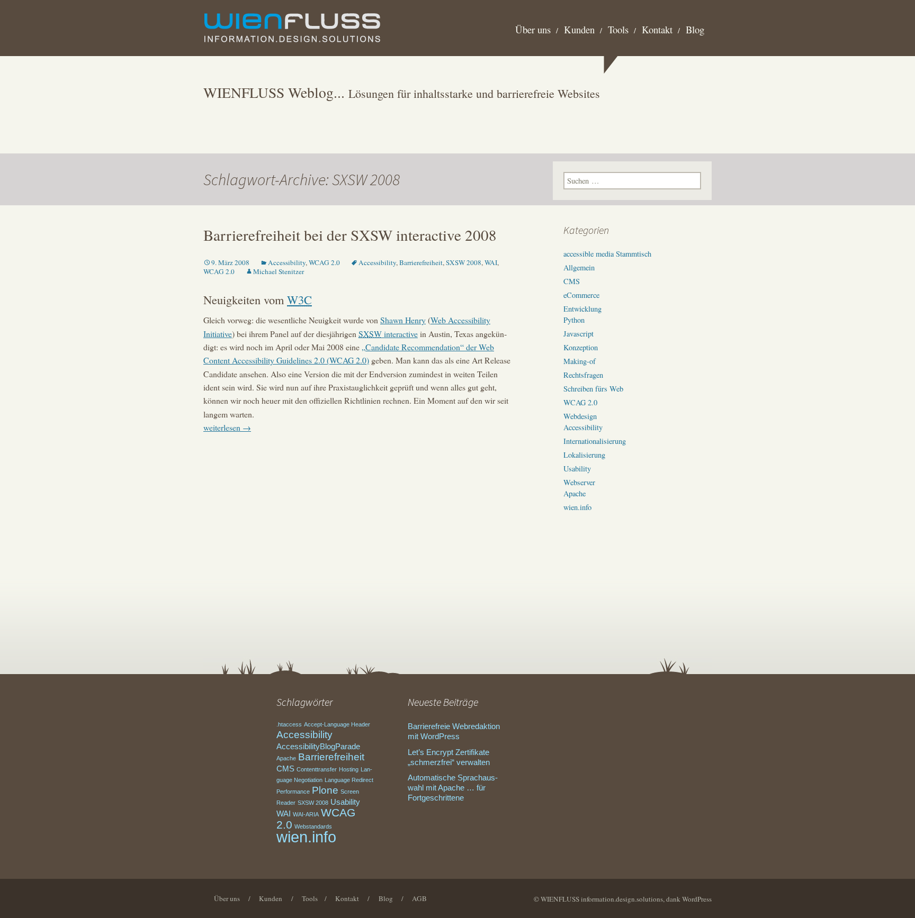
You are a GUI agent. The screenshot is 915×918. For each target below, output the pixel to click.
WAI (491, 262)
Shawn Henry (403, 319)
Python (574, 320)
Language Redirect (349, 780)
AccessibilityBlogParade (318, 746)
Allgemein (579, 267)
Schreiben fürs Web (593, 389)
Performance (293, 791)
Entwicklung (582, 309)
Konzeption (580, 347)
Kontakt (657, 29)
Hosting (348, 769)
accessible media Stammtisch (607, 254)
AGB (419, 898)
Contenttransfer (317, 769)
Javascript (578, 334)
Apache (574, 493)
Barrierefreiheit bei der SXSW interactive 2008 (350, 234)
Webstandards (313, 826)
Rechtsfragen (583, 375)
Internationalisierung (594, 441)
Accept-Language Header (337, 724)
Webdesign (580, 416)
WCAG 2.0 (324, 262)
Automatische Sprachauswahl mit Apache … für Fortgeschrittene (453, 788)
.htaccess (289, 724)
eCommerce (581, 295)
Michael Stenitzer (278, 271)
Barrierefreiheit (421, 262)
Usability (577, 468)
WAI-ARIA (306, 814)
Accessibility (287, 262)
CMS (571, 281)
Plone (325, 790)
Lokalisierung (584, 455)
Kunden (579, 29)
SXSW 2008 (463, 262)
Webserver (579, 482)
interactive (388, 333)
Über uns (533, 29)
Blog (695, 29)
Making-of (579, 361)
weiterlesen (227, 427)
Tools (618, 29)
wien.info (577, 507)
